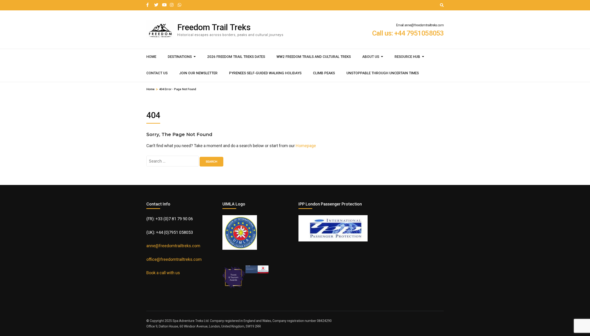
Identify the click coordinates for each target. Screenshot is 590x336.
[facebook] (148, 3)
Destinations (180, 57)
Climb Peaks (324, 73)
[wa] (179, 3)
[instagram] (171, 3)
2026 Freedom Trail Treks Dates (236, 57)
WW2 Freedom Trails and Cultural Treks (314, 57)
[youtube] (163, 3)
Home (151, 57)
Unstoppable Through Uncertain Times (382, 73)
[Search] (442, 5)
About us (370, 57)
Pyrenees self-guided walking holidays (265, 73)
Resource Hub (407, 57)
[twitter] (155, 3)
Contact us (157, 73)
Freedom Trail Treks (214, 27)
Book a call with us (163, 272)
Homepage (306, 145)
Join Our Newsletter (198, 73)
